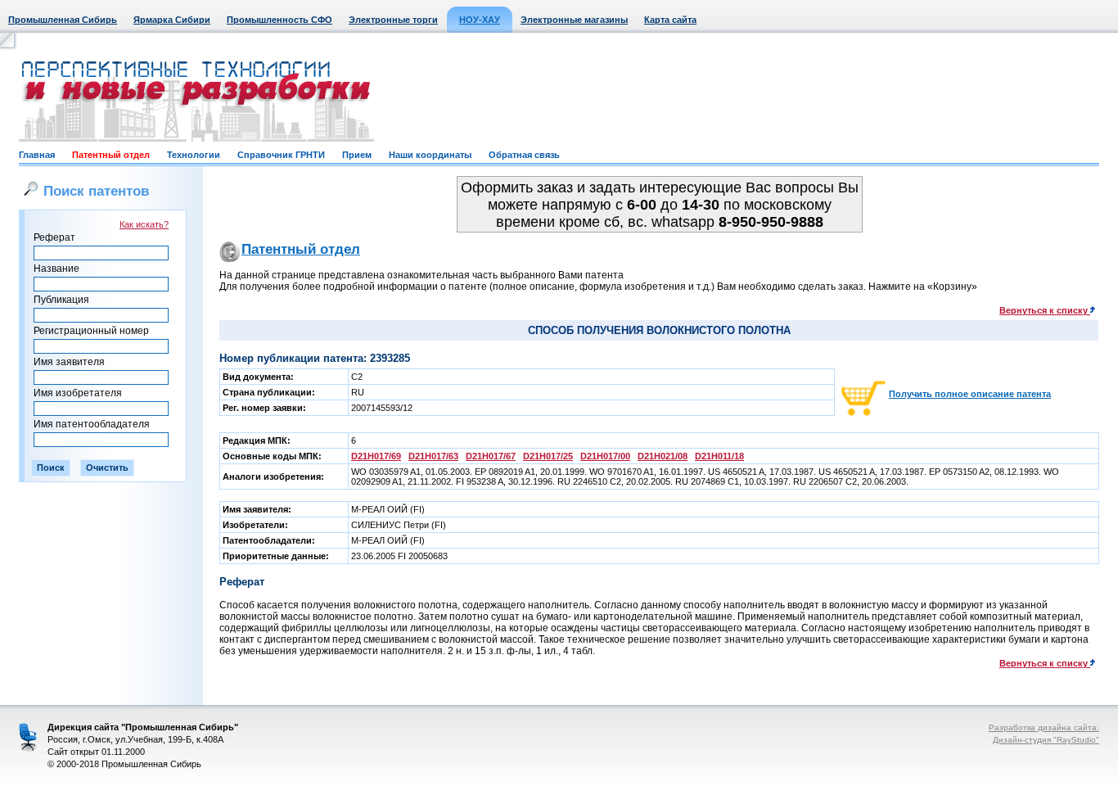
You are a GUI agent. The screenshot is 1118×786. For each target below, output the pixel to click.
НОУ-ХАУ (479, 20)
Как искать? (144, 224)
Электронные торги (393, 20)
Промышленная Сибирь (62, 20)
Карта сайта (670, 20)
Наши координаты (430, 155)
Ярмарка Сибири (171, 20)
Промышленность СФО (279, 20)
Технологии (193, 155)
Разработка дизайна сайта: (1044, 727)
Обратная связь (524, 155)
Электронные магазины (574, 20)
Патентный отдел (111, 155)
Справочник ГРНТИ (281, 155)
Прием (357, 155)
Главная (37, 155)
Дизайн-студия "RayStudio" (1046, 739)
